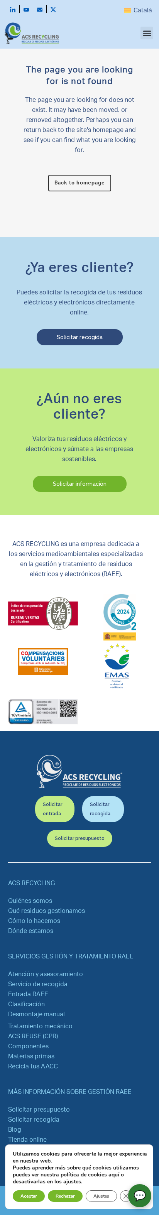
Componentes (28, 1046)
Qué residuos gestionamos (46, 911)
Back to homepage (79, 183)
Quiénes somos (30, 901)
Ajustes (101, 1196)
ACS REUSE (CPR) (33, 1036)
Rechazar (65, 1196)
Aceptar (28, 1196)
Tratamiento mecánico (40, 1026)
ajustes (72, 1181)
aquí (113, 1174)
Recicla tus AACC (33, 1066)
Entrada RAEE (28, 994)
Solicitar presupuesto (39, 1110)
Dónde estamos (30, 931)
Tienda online (27, 1140)
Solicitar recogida (33, 1120)
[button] (146, 33)
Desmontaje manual (36, 1014)
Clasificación (26, 1004)
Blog (14, 1130)
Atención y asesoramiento (45, 974)
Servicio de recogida (38, 984)
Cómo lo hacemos (34, 921)
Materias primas (31, 1056)
